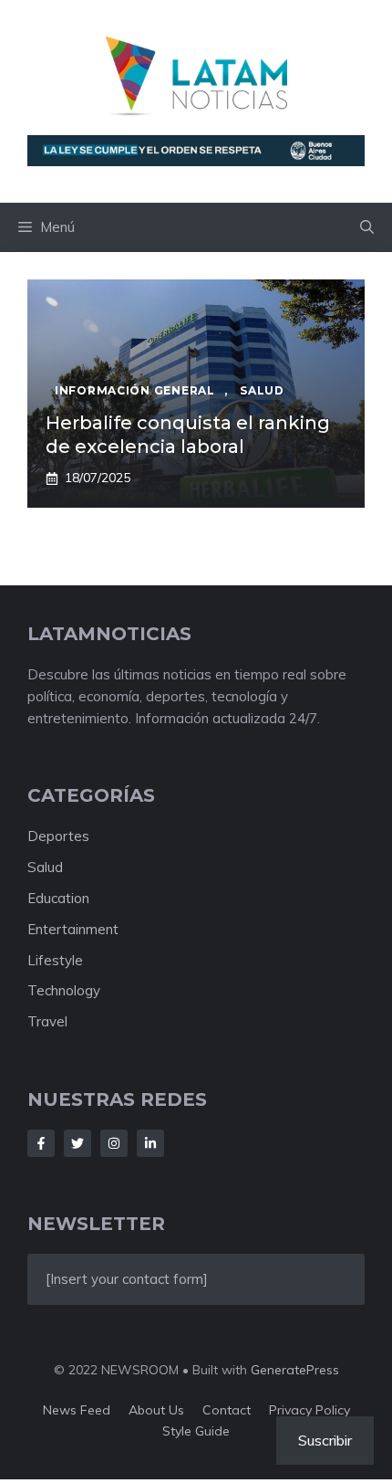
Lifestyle (55, 960)
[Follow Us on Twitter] (77, 1143)
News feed (76, 1410)
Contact (226, 1410)
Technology (63, 990)
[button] (367, 227)
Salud (45, 867)
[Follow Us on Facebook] (41, 1143)
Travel (47, 1021)
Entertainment (73, 929)
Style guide (196, 1431)
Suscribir (325, 1440)
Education (58, 898)
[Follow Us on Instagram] (114, 1143)
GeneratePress (295, 1370)
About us (156, 1410)
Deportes (58, 836)
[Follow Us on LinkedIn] (150, 1143)
